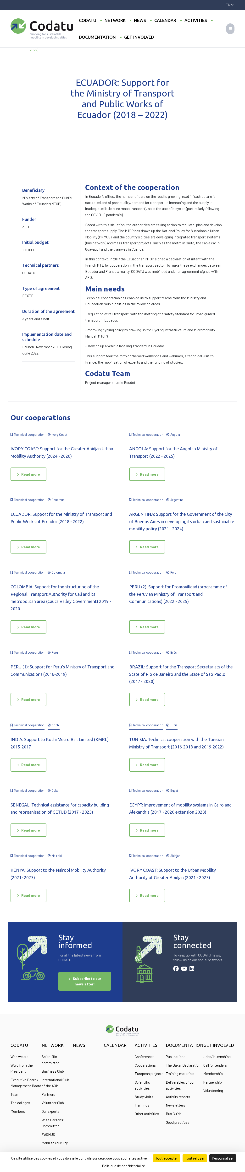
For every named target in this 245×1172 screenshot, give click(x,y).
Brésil (174, 652)
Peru (173, 572)
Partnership (212, 1082)
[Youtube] (184, 969)
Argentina (177, 500)
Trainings (142, 1105)
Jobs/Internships (217, 1056)
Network (115, 20)
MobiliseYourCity (55, 1143)
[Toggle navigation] (230, 28)
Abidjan (175, 856)
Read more (30, 474)
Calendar (165, 20)
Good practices (177, 1122)
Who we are (19, 1056)
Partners (48, 1094)
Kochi (56, 725)
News (140, 20)
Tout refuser (195, 1158)
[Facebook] (176, 969)
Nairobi (57, 856)
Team (15, 1094)
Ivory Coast (59, 434)
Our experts (51, 1111)
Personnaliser (223, 1158)
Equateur (58, 500)
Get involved (139, 37)
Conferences (145, 1056)
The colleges (20, 1103)
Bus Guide (174, 1114)
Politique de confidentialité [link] (123, 1165)
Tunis (174, 725)
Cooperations (145, 1065)
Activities (195, 20)
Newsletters (175, 1105)
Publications (175, 1056)
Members (18, 1111)
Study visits (144, 1097)
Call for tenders (215, 1065)
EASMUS (48, 1134)
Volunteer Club (53, 1103)
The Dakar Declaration (183, 1065)
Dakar (56, 790)
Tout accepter (166, 1158)
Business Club (53, 1071)
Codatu (87, 20)
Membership (213, 1073)
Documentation (97, 37)
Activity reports (178, 1097)
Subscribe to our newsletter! (87, 981)
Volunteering (213, 1090)
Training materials (180, 1073)
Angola (175, 434)
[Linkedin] (191, 969)
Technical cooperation (29, 434)
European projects (149, 1073)
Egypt (174, 790)
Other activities (147, 1114)
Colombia (58, 572)
